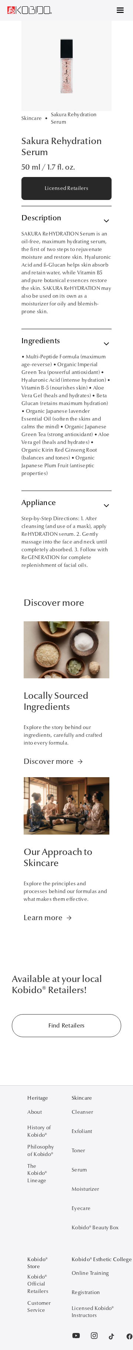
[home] (29, 8)
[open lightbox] (66, 66)
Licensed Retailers (66, 188)
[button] (117, 10)
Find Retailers (66, 1025)
